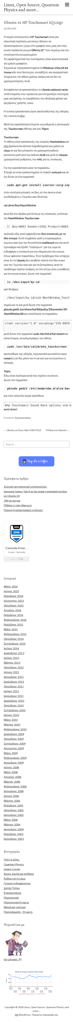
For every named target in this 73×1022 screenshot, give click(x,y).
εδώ (22, 115)
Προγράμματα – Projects (18, 912)
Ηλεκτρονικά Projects (16, 902)
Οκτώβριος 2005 (14, 810)
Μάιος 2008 (11, 772)
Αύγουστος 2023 (14, 600)
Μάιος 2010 (11, 719)
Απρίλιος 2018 (12, 610)
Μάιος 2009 (11, 753)
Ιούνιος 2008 (11, 767)
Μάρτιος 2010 (12, 724)
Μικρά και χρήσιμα (14, 907)
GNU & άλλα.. (12, 859)
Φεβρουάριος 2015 (15, 634)
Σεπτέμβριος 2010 (14, 710)
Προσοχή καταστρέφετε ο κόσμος (23, 510)
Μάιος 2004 (11, 819)
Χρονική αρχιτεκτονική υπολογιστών (25, 486)
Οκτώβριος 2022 (14, 605)
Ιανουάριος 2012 (14, 676)
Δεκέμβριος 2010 (14, 700)
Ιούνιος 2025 (11, 591)
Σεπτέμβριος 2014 (14, 643)
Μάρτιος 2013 (12, 662)
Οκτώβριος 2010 (14, 705)
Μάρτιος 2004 (12, 824)
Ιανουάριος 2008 (14, 791)
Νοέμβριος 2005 (13, 805)
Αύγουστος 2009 (14, 748)
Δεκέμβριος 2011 (14, 681)
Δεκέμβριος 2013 (14, 653)
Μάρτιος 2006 (12, 800)
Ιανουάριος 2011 (14, 696)
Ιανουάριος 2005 (14, 815)
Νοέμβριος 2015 (13, 624)
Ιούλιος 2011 (11, 691)
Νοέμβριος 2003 (13, 834)
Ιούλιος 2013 (11, 657)
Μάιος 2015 (11, 629)
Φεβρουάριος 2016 (15, 619)
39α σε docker (12, 500)
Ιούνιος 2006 (11, 796)
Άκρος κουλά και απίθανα (19, 873)
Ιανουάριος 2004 (14, 829)
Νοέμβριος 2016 (13, 615)
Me (16, 1014)
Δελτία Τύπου (12, 888)
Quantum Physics (14, 864)
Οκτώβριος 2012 (14, 667)
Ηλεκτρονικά (11, 897)
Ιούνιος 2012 (11, 672)
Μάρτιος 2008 (12, 781)
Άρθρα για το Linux (14, 878)
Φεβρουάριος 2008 (15, 786)
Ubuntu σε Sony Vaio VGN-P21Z (22, 430)
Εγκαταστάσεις (23, 417)
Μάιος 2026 (11, 586)
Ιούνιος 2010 (11, 715)
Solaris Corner (12, 869)
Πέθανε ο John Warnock (18, 505)
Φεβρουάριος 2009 (15, 757)
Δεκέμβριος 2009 (14, 734)
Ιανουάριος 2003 (14, 838)
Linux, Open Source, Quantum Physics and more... (31, 7)
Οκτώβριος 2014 (14, 638)
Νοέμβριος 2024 (13, 596)
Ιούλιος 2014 (11, 648)
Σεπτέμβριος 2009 (14, 743)
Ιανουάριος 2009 (14, 762)
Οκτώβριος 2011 (14, 686)
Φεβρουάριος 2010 (15, 729)
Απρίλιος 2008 (12, 776)
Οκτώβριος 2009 (14, 738)
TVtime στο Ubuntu (57, 430)
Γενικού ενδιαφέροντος (17, 883)
